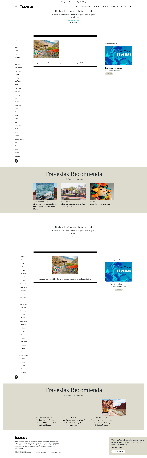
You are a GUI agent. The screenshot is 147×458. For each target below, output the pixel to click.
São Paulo (17, 129)
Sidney (16, 146)
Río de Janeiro (18, 125)
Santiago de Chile (19, 139)
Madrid (16, 47)
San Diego (17, 91)
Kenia (16, 61)
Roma (16, 132)
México (67, 6)
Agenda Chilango (82, 2)
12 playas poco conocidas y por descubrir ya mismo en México (44, 206)
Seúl (16, 142)
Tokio (16, 149)
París (16, 122)
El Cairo (17, 101)
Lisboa (16, 115)
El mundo (75, 6)
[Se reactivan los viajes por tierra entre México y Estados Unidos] (102, 407)
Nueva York (18, 88)
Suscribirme (118, 452)
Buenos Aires (18, 67)
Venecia (17, 135)
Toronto (17, 152)
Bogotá (16, 54)
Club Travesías (65, 201)
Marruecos (17, 64)
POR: (73, 237)
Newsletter (124, 6)
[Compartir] (16, 161)
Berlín (16, 50)
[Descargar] (118, 55)
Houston (17, 108)
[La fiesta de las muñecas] (102, 191)
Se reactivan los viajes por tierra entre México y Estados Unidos (102, 422)
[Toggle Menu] (16, 6)
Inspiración (105, 6)
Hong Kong (18, 105)
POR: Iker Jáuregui (73, 20)
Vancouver (17, 156)
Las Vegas (17, 78)
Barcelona (17, 44)
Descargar (109, 73)
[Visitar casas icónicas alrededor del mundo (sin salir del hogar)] (45, 407)
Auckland (17, 40)
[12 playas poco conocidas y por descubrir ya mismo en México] (45, 191)
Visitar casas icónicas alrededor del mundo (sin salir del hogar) (45, 422)
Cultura (52, 417)
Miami (16, 84)
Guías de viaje (86, 6)
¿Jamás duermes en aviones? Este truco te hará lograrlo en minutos (73, 422)
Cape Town (18, 71)
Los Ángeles (18, 81)
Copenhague (18, 95)
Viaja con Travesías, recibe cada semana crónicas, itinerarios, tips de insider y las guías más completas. (126, 442)
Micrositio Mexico (43, 201)
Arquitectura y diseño (42, 417)
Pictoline (71, 2)
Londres (17, 118)
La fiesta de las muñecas (100, 204)
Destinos (98, 417)
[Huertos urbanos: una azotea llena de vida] (73, 191)
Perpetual (114, 6)
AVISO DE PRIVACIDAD (41, 452)
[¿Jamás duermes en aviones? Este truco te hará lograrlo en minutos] (73, 407)
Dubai (16, 98)
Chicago (17, 74)
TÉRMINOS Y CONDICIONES (55, 452)
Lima (16, 112)
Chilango (62, 2)
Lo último (96, 6)
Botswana (17, 57)
